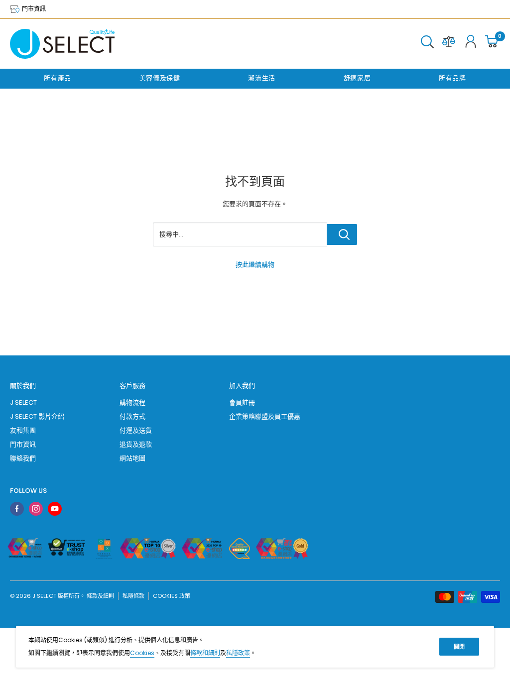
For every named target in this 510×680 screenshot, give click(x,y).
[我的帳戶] (470, 44)
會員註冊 (242, 402)
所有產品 (57, 78)
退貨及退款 (136, 444)
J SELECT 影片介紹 (37, 416)
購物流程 (132, 402)
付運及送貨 (136, 430)
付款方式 (132, 416)
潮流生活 (261, 78)
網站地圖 (132, 458)
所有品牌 (452, 78)
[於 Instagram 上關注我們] (36, 509)
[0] (492, 44)
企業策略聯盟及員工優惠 (264, 416)
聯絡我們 (23, 458)
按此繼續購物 (255, 264)
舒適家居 (357, 78)
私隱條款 (133, 596)
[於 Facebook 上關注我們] (17, 509)
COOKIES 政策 (171, 596)
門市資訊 (33, 8)
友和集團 (23, 430)
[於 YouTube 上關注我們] (55, 509)
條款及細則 (100, 596)
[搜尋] (427, 44)
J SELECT (23, 402)
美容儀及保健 (159, 78)
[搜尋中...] (342, 234)
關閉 (459, 647)
